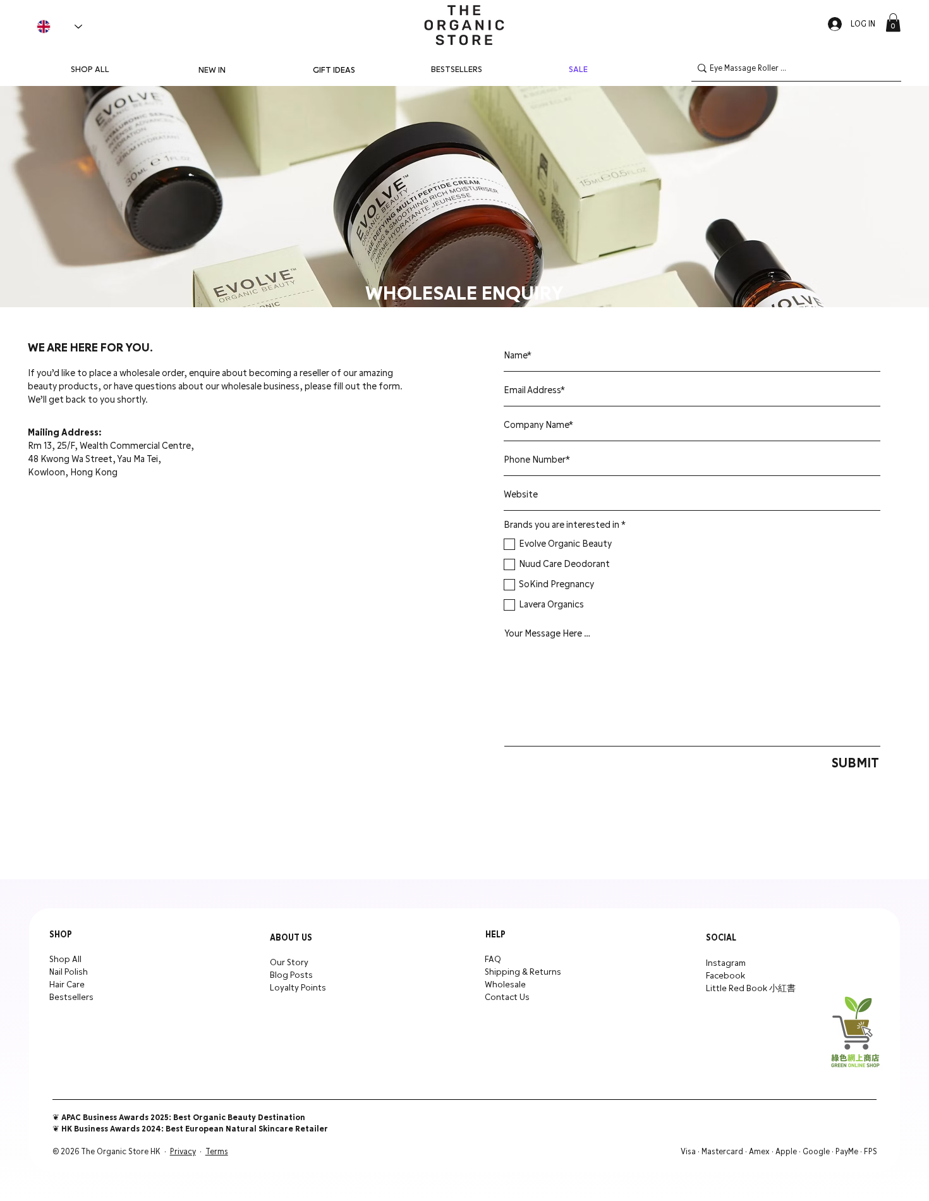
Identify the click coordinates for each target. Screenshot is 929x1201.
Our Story (289, 962)
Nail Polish (68, 972)
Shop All (65, 959)
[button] (893, 22)
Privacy (183, 1151)
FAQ (493, 959)
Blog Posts (291, 975)
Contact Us (507, 997)
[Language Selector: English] (59, 26)
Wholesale (505, 984)
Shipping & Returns (523, 972)
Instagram (726, 963)
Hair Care (67, 984)
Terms (216, 1151)
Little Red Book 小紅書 (751, 988)
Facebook (725, 976)
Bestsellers (71, 997)
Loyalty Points (298, 988)
